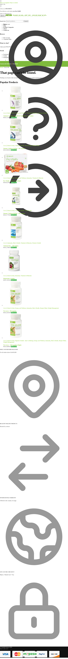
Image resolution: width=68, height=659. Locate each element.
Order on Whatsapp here (5, 13)
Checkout (5, 157)
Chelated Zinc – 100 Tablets (10, 246)
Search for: (3, 21)
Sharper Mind (35, 145)
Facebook (5, 54)
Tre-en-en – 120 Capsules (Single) (12, 345)
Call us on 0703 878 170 (6, 47)
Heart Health (28, 145)
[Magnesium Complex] (35, 261)
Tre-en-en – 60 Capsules (9, 311)
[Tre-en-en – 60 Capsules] (35, 293)
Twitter (5, 56)
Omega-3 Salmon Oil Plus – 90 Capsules (14, 148)
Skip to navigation (5, 2)
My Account (6, 24)
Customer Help (7, 91)
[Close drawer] (0, 6)
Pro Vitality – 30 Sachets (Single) (12, 181)
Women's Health (42, 113)
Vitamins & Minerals (32, 113)
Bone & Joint (10, 113)
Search (26, 21)
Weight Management (53, 308)
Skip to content (14, 2)
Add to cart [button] (14, 117)
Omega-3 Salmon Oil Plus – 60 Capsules (14, 213)
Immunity (29, 178)
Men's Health (16, 243)
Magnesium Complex (9, 278)
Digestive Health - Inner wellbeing (24, 340)
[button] (3, 225)
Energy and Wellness (20, 113)
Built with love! (4, 648)
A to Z (5, 113)
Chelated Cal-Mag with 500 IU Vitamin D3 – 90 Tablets (18, 116)
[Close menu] (0, 1)
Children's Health (19, 145)
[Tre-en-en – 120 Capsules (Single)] (35, 326)
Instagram (5, 57)
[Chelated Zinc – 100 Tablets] (35, 228)
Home (1, 67)
